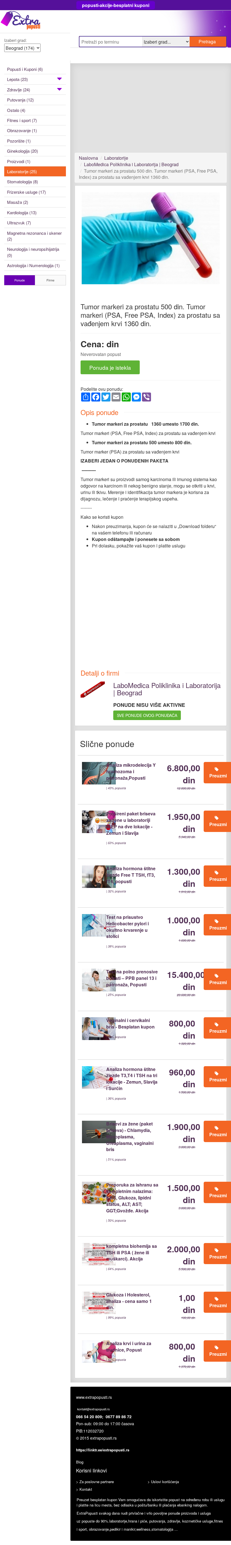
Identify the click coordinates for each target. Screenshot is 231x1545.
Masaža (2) (17, 202)
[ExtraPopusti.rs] (35, 21)
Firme (50, 280)
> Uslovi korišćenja (163, 1481)
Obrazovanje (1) (22, 130)
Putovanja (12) (20, 100)
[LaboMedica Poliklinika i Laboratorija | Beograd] (93, 689)
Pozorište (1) (19, 141)
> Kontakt (84, 1489)
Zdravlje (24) (18, 90)
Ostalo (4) (16, 110)
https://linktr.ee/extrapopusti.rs (102, 1449)
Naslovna (88, 158)
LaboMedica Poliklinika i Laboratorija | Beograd (131, 164)
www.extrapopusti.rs (94, 1397)
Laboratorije (116, 158)
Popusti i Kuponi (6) (25, 69)
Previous (90, 243)
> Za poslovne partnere (95, 1481)
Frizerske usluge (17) (26, 192)
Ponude (19, 280)
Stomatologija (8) (22, 181)
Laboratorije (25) (22, 171)
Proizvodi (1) (18, 161)
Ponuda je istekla (110, 367)
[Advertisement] (151, 111)
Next (212, 243)
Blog (79, 1462)
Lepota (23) (17, 79)
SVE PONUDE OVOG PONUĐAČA (147, 715)
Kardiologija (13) (22, 212)
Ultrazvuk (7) (19, 222)
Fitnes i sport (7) (22, 120)
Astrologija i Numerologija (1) (33, 265)
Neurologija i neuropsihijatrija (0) (33, 252)
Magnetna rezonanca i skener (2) (34, 236)
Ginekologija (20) (22, 151)
